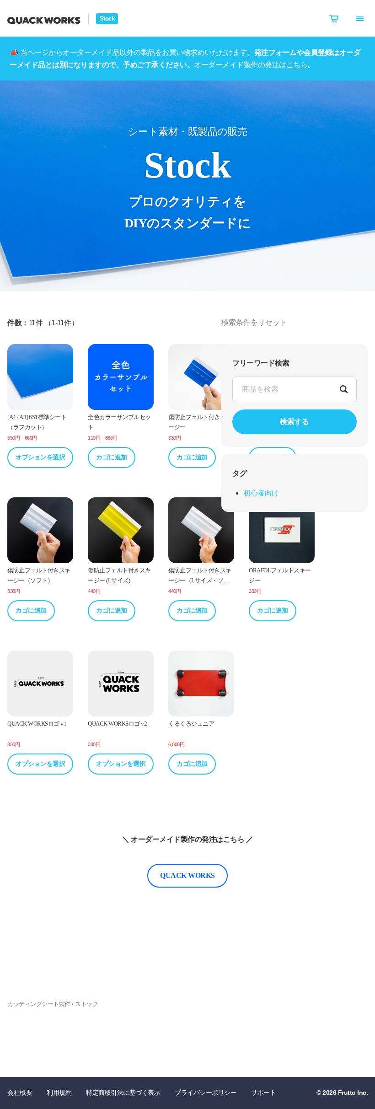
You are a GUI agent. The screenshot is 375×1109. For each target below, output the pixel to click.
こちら (297, 65)
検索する (294, 421)
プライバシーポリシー (205, 1092)
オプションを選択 (40, 457)
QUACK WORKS (187, 875)
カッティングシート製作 (38, 1004)
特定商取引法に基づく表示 (123, 1092)
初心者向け (261, 493)
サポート (263, 1092)
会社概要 (19, 1092)
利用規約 (59, 1092)
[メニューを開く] (360, 19)
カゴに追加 (111, 457)
